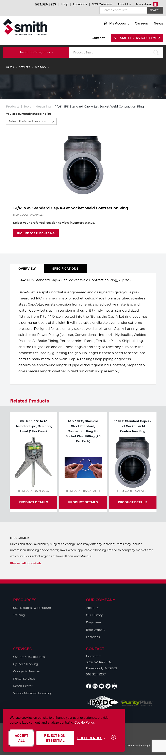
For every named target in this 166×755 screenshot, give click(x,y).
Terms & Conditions (128, 745)
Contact (98, 38)
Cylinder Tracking (25, 664)
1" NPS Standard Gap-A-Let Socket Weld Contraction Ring (132, 425)
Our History (94, 615)
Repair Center (23, 686)
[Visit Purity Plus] (136, 704)
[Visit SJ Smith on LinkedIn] (95, 686)
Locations (80, 4)
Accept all (21, 738)
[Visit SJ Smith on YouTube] (101, 686)
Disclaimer (19, 538)
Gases (10, 67)
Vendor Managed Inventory (32, 693)
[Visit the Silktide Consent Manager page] (113, 737)
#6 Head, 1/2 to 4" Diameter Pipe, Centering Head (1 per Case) (33, 425)
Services (24, 67)
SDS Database (102, 4)
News (158, 23)
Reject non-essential (55, 738)
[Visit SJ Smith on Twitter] (108, 686)
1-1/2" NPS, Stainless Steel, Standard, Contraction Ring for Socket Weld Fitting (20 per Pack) (83, 430)
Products (12, 106)
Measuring (43, 106)
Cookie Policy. (84, 722)
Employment (95, 629)
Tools (27, 106)
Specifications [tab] (65, 268)
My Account (119, 23)
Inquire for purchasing (36, 233)
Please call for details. (26, 563)
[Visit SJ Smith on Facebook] (88, 686)
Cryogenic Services (26, 671)
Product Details (33, 502)
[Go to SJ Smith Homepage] (25, 27)
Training (19, 615)
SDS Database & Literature (32, 608)
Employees (94, 622)
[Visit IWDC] (102, 703)
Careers (141, 23)
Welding (40, 67)
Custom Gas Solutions (29, 657)
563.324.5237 (45, 4)
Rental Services (24, 678)
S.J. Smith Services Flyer (137, 38)
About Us (124, 4)
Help (64, 4)
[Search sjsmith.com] (156, 52)
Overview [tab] (27, 268)
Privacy (144, 745)
